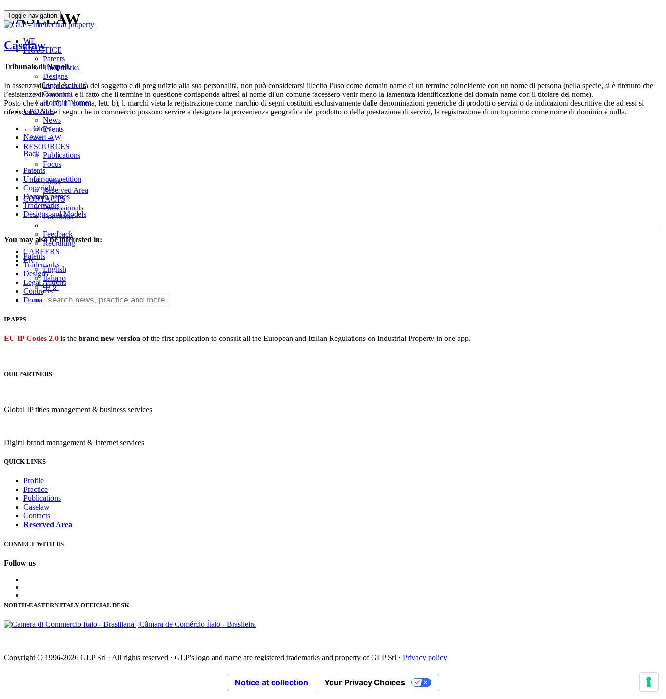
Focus (52, 164)
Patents (54, 59)
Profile (33, 480)
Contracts (57, 94)
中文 (51, 287)
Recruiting (59, 243)
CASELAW (42, 137)
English (54, 269)
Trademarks (61, 67)
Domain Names (67, 102)
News (52, 120)
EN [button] (29, 260)
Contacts (36, 515)
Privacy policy (425, 657)
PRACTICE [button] (42, 50)
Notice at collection (271, 682)
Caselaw (36, 507)
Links (51, 181)
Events (53, 129)
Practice (35, 489)
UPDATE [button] (38, 111)
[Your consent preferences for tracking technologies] (649, 682)
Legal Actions (64, 85)
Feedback (58, 234)
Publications (61, 155)
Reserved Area (65, 190)
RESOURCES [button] (46, 146)
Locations (58, 216)
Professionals (63, 208)
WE (29, 41)
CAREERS (41, 251)
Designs (55, 76)
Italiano (54, 278)
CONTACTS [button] (44, 199)
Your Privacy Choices (364, 682)
